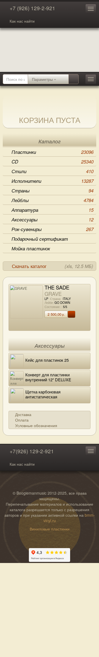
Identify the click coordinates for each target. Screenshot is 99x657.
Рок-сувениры (53, 229)
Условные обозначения (36, 425)
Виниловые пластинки (50, 529)
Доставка (23, 414)
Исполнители (53, 181)
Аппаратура (53, 210)
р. (56, 314)
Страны (53, 190)
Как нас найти (22, 21)
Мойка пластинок (31, 248)
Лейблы (53, 200)
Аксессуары (53, 219)
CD (53, 161)
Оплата (22, 420)
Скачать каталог (52, 266)
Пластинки (53, 152)
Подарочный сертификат (40, 238)
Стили (53, 171)
